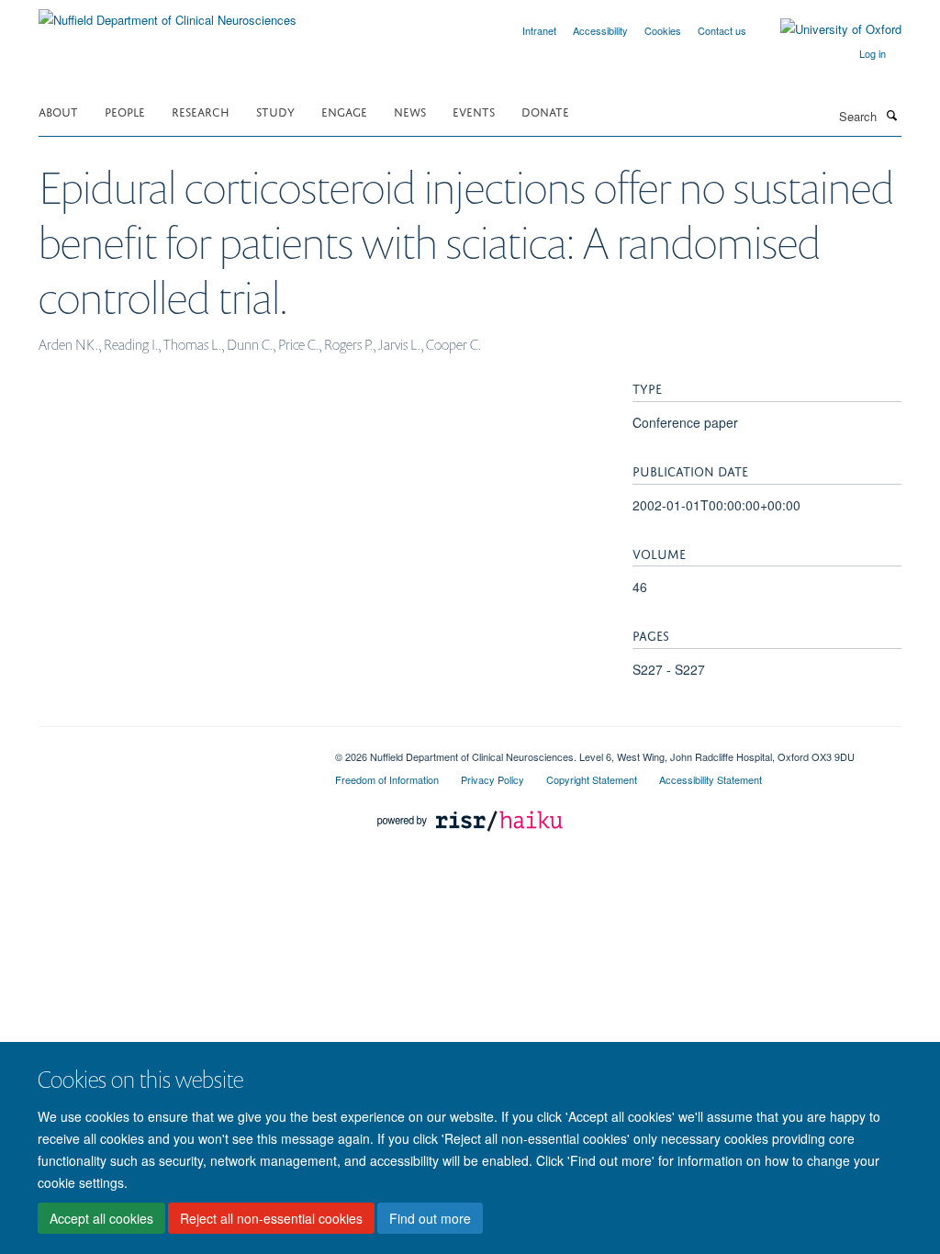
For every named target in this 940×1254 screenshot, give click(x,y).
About (58, 110)
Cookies (662, 30)
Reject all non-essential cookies (271, 1218)
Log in (872, 53)
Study (275, 110)
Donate (545, 110)
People (125, 110)
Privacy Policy (492, 779)
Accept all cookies (101, 1218)
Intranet (539, 30)
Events (474, 110)
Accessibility (600, 30)
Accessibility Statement (710, 779)
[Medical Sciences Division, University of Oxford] (173, 750)
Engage (344, 110)
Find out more (430, 1218)
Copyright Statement (591, 779)
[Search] (891, 115)
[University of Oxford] (827, 29)
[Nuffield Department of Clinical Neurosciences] (168, 13)
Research (200, 110)
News (410, 110)
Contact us (722, 30)
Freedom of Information (387, 779)
